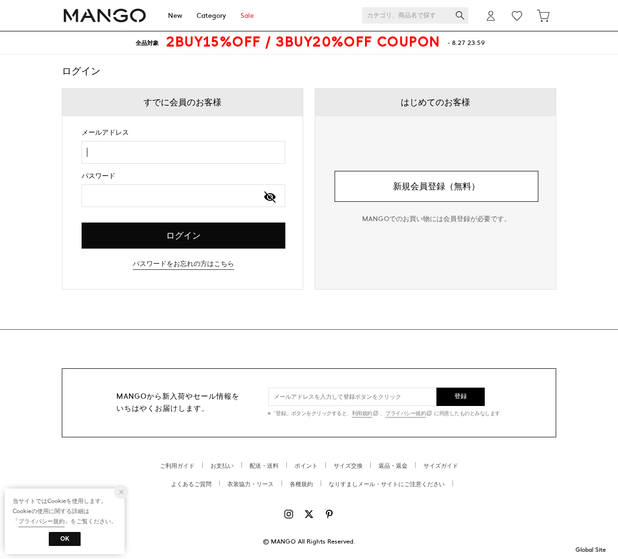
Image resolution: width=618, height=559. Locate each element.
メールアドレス (105, 132)
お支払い (222, 466)
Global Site (591, 550)
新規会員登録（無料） (436, 186)
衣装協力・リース (250, 484)
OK (64, 539)
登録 (460, 396)
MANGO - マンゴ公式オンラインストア (105, 15)
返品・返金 (393, 466)
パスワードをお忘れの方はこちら (183, 263)
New (175, 15)
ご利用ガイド (177, 466)
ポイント (306, 466)
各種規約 (301, 484)
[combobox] (183, 152)
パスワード (98, 176)
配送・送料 (264, 466)
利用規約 (362, 413)
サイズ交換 (348, 466)
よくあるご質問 (191, 484)
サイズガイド (440, 466)
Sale (247, 15)
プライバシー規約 (405, 413)
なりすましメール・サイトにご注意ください (387, 484)
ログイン (183, 235)
